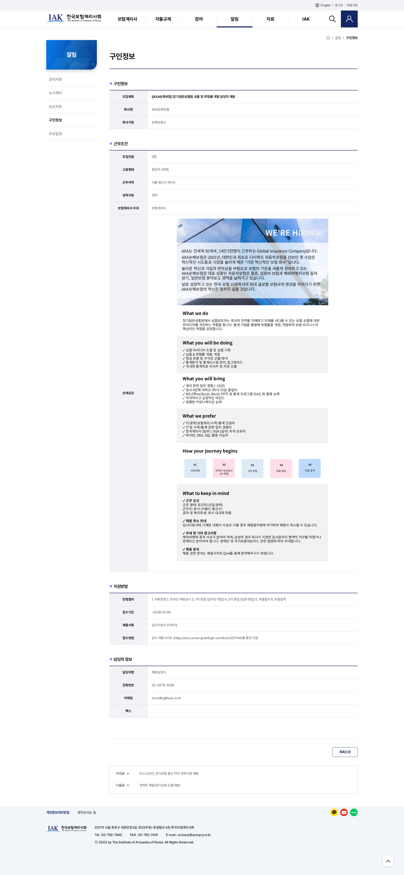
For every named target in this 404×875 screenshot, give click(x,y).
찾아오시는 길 (87, 812)
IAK (306, 19)
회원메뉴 (349, 19)
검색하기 (332, 19)
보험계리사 (127, 19)
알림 (234, 19)
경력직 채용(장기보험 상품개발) (159, 785)
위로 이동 (388, 861)
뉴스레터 (55, 93)
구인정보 (55, 120)
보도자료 (55, 106)
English (326, 5)
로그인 (339, 5)
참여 (199, 19)
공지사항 (55, 79)
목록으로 (345, 752)
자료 (270, 19)
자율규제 (163, 19)
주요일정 (55, 134)
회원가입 (352, 5)
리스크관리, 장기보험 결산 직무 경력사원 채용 (169, 773)
